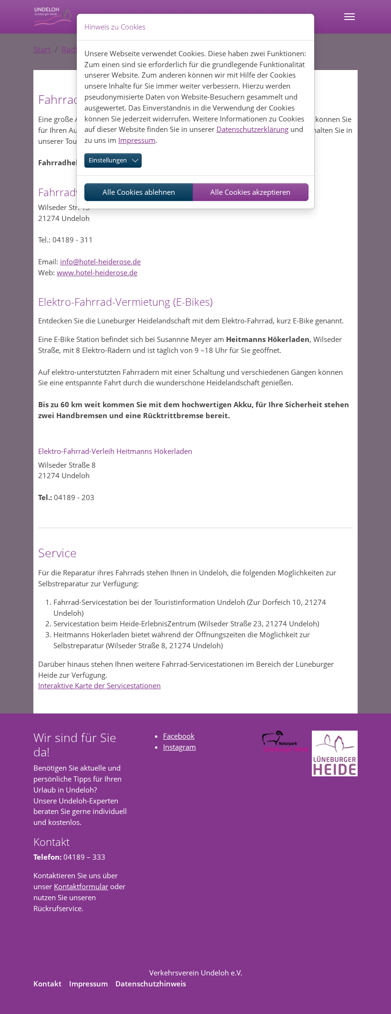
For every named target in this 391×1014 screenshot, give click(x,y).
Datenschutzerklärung (252, 129)
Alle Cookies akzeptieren (250, 192)
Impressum (136, 140)
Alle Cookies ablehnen (139, 192)
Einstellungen (108, 160)
